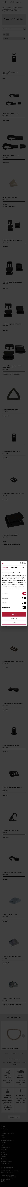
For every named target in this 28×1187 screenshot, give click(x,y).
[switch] (24, 598)
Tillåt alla (14, 614)
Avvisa (14, 623)
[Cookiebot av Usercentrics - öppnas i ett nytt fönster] (20, 563)
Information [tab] (14, 567)
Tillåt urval (14, 618)
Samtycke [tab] (5, 567)
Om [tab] (23, 567)
